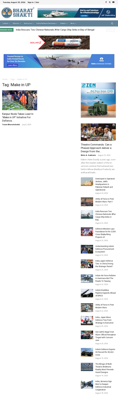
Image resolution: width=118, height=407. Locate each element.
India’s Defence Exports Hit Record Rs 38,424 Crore (105, 352)
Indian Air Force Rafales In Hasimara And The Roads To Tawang (105, 278)
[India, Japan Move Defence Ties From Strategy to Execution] (87, 320)
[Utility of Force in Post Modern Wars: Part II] (87, 202)
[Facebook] (106, 2)
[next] (113, 30)
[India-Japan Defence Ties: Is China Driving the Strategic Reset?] (87, 264)
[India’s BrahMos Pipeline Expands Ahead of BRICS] (87, 293)
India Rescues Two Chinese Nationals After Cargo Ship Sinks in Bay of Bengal (55, 29)
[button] (112, 23)
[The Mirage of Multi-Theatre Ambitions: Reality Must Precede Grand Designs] (87, 367)
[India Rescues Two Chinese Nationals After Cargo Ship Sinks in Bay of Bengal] (87, 214)
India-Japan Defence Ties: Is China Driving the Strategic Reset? (104, 264)
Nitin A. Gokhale (88, 155)
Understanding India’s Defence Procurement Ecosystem (104, 249)
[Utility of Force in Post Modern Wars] (87, 307)
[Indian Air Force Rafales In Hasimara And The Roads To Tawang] (87, 278)
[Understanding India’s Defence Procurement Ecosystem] (87, 249)
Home (5, 79)
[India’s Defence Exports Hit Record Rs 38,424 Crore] (87, 352)
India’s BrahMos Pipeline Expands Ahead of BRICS (105, 293)
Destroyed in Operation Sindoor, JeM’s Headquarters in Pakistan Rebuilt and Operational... (105, 184)
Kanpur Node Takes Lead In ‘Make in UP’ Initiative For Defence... (17, 117)
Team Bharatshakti (11, 124)
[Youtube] (113, 2)
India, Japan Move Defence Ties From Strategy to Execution (104, 320)
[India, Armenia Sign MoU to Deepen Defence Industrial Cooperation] (87, 384)
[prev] (108, 30)
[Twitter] (110, 2)
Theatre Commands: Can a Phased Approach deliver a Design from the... (96, 148)
